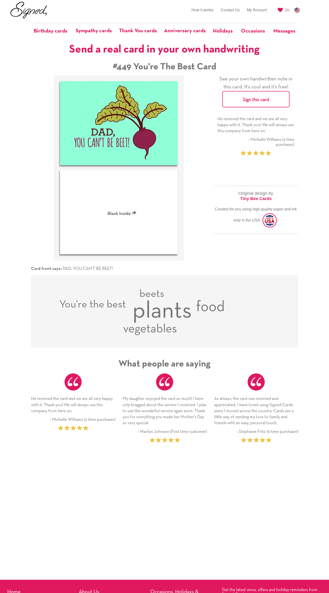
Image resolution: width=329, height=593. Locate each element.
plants (162, 311)
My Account (257, 10)
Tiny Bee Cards (256, 198)
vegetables (150, 329)
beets (151, 294)
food (210, 307)
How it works (202, 10)
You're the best (92, 304)
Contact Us (230, 10)
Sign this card (256, 99)
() (287, 10)
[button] (53, 31)
